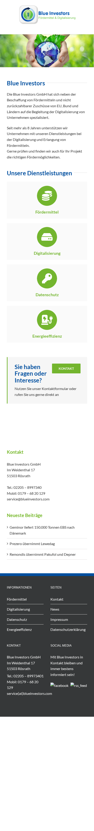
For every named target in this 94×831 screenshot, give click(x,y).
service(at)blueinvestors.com (29, 693)
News (54, 609)
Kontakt (56, 599)
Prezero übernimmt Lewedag (32, 543)
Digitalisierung (18, 609)
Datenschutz (17, 619)
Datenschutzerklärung (68, 629)
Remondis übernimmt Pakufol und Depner (43, 554)
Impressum (59, 619)
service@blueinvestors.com (28, 499)
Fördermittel (17, 599)
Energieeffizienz (19, 629)
